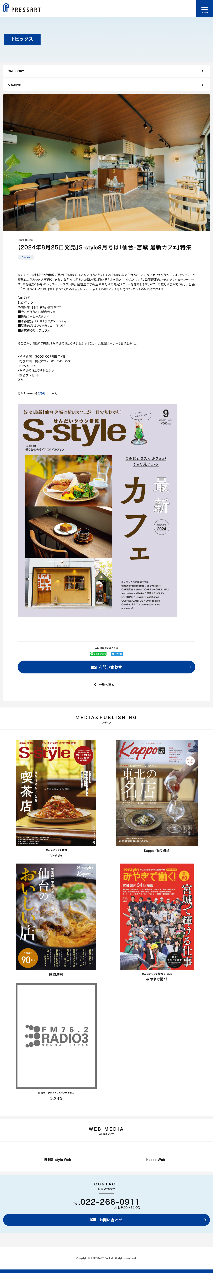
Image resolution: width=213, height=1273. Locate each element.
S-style (26, 257)
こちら (41, 393)
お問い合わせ (110, 667)
